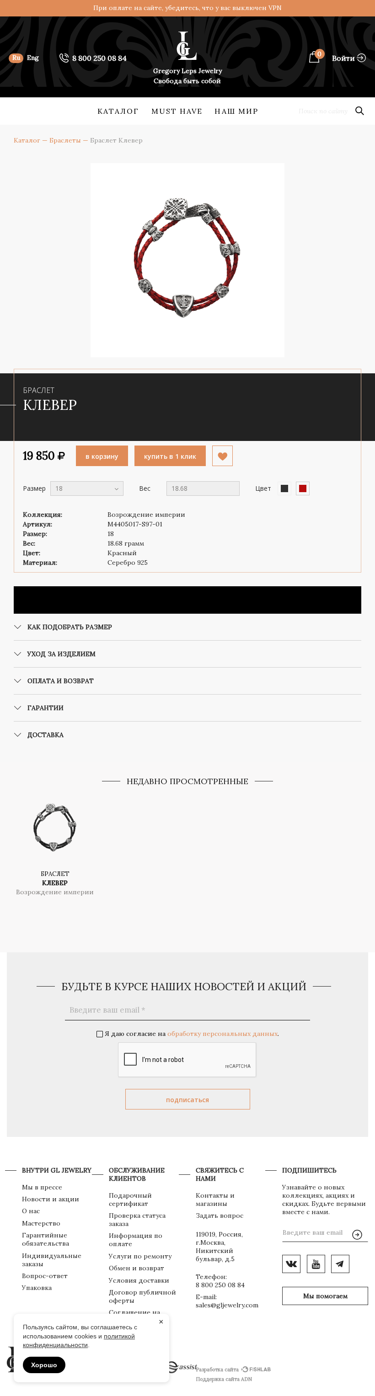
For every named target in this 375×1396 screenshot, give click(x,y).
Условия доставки (139, 1280)
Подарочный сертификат (130, 1199)
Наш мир (236, 111)
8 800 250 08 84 (220, 1285)
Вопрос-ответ (45, 1276)
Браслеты (65, 140)
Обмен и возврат (136, 1268)
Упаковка (37, 1288)
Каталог (118, 111)
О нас (31, 1211)
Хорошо (44, 1365)
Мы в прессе (42, 1187)
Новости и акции (50, 1199)
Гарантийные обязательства (45, 1239)
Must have (177, 111)
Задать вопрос (219, 1215)
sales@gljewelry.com (227, 1305)
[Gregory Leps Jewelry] (22, 129)
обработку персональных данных (222, 1034)
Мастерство (41, 1223)
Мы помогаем (325, 1296)
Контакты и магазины (215, 1199)
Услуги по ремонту (140, 1256)
